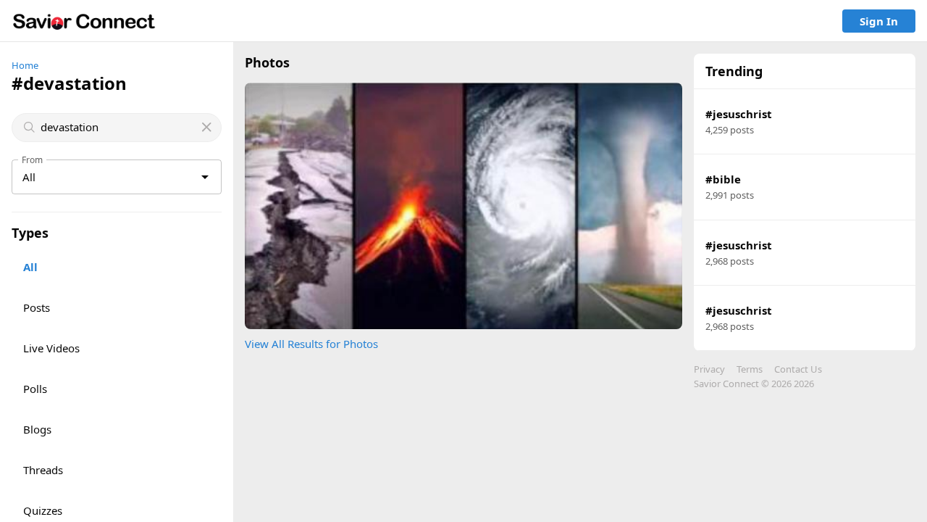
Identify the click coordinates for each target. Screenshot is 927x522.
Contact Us (798, 369)
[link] (84, 21)
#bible (723, 179)
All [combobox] (28, 177)
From (32, 159)
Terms (750, 369)
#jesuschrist (738, 114)
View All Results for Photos (311, 343)
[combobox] (118, 127)
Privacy (709, 369)
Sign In (879, 21)
